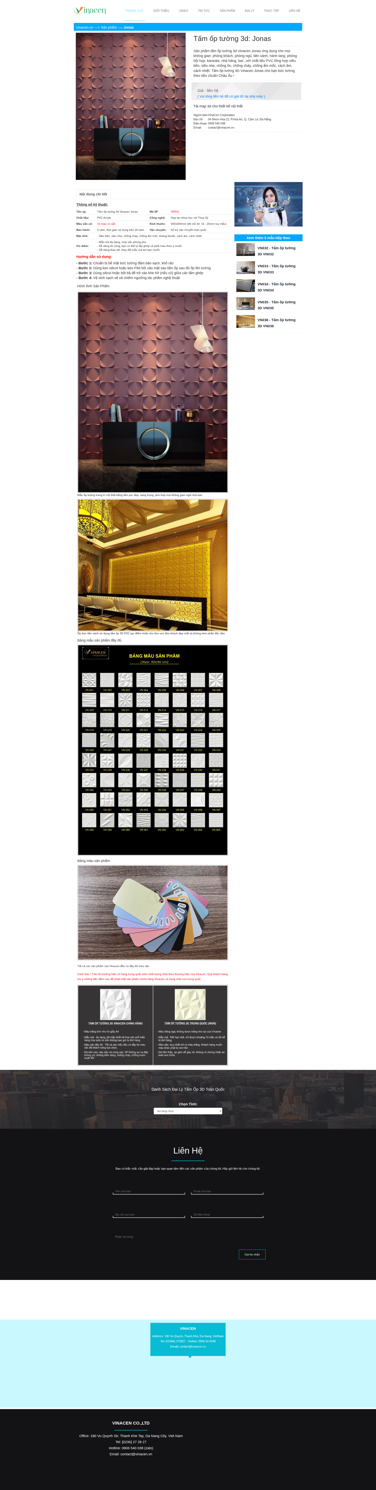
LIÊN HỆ (294, 10)
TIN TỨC (204, 10)
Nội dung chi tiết (93, 194)
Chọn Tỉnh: (188, 1104)
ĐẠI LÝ (249, 10)
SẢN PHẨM (227, 10)
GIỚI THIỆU (161, 10)
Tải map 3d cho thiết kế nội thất (218, 106)
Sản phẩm (109, 27)
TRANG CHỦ (134, 10)
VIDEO (183, 10)
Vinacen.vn (85, 27)
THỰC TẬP (271, 10)
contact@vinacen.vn (193, 1346)
